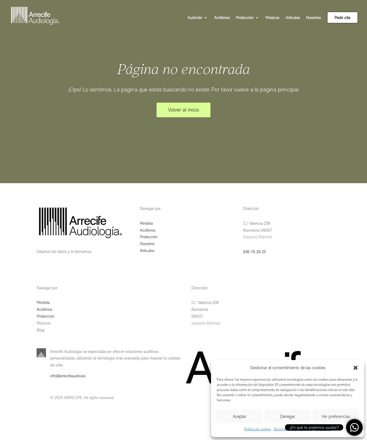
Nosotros (313, 17)
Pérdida (146, 223)
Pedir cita (342, 17)
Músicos (272, 17)
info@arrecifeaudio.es (67, 375)
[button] (355, 368)
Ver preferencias (336, 416)
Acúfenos (222, 17)
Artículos (293, 17)
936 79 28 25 (254, 251)
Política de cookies (257, 429)
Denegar (287, 416)
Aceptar (239, 416)
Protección (244, 17)
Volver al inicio (183, 110)
